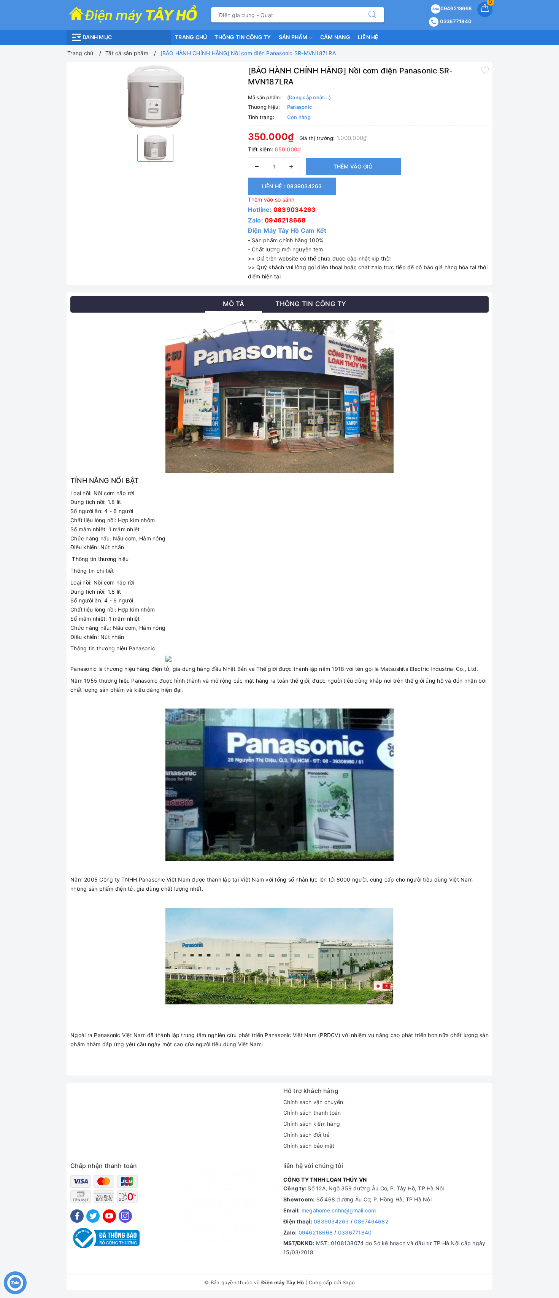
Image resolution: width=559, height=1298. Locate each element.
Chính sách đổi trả (306, 1134)
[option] (155, 96)
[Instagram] (125, 1216)
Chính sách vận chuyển (313, 1102)
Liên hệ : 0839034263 (292, 186)
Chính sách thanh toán (312, 1112)
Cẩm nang (335, 37)
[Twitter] (93, 1216)
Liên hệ (368, 37)
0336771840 (455, 21)
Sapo (349, 1282)
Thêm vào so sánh (271, 199)
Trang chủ (191, 37)
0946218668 (456, 8)
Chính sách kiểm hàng (311, 1123)
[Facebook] (77, 1216)
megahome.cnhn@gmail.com (339, 1210)
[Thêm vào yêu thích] (485, 70)
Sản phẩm (294, 37)
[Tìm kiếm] (372, 14)
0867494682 (371, 1221)
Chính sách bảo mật (309, 1145)
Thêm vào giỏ (353, 166)
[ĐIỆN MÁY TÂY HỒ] (133, 14)
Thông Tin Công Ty (242, 37)
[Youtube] (109, 1216)
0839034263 (294, 209)
